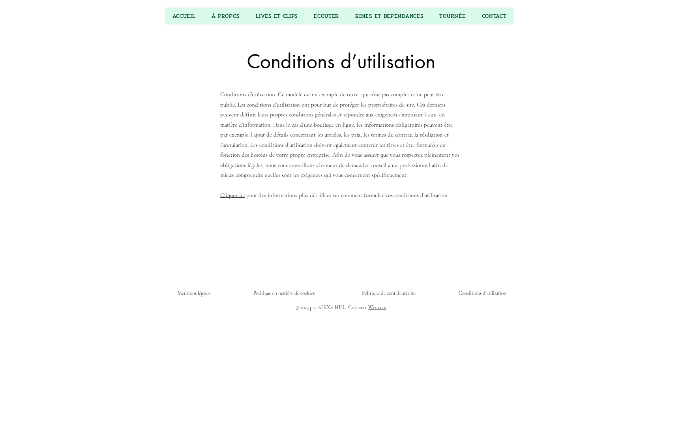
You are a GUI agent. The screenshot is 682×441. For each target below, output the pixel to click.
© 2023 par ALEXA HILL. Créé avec (341, 307)
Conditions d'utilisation (482, 293)
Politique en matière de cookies (284, 293)
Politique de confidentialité (389, 293)
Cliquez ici (232, 195)
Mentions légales (194, 293)
